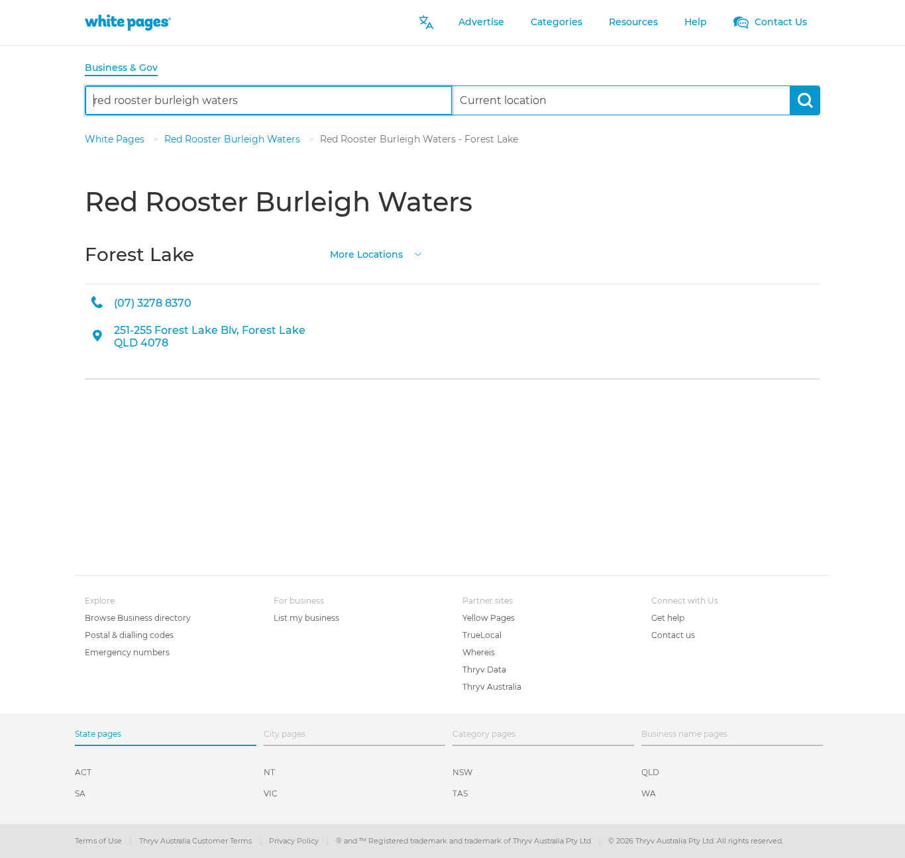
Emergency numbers (127, 652)
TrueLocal (482, 635)
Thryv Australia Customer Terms (196, 840)
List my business (306, 618)
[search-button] (805, 100)
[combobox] (268, 100)
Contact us (673, 635)
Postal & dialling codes (129, 635)
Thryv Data (484, 669)
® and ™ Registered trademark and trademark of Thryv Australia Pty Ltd (464, 840)
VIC (271, 793)
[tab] (126, 68)
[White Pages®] (128, 22)
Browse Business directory (138, 618)
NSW (462, 772)
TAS (460, 793)
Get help (667, 618)
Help (695, 22)
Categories (556, 22)
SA (80, 793)
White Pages (116, 139)
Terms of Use (99, 840)
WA (648, 793)
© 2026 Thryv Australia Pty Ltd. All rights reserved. (695, 840)
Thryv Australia (491, 687)
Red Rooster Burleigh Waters (233, 139)
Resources (633, 22)
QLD (650, 772)
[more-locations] (418, 253)
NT (269, 772)
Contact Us (779, 22)
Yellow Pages (488, 618)
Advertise (481, 22)
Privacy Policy (295, 840)
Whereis (478, 652)
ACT (83, 772)
